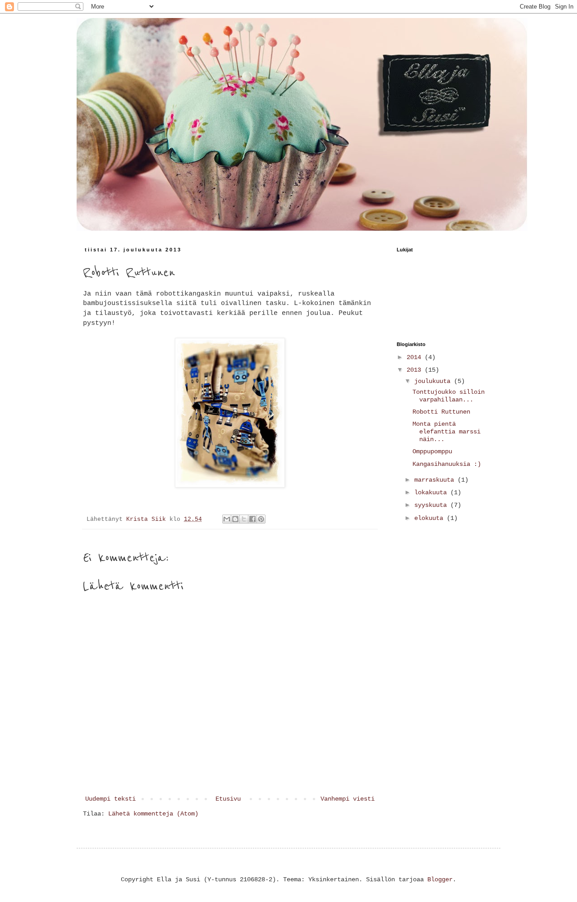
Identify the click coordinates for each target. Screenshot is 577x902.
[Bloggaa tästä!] (235, 519)
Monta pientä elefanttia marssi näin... (446, 431)
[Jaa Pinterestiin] (261, 519)
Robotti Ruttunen (441, 411)
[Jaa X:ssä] (243, 519)
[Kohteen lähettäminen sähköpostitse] (226, 519)
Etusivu (228, 798)
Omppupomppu (432, 451)
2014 (416, 357)
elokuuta (430, 518)
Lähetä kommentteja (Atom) (153, 813)
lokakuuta (432, 492)
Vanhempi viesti (348, 798)
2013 (416, 370)
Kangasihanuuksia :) (446, 464)
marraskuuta (436, 479)
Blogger (440, 879)
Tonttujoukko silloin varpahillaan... (448, 395)
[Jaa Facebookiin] (252, 519)
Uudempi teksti (110, 798)
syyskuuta (432, 505)
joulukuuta (434, 381)
